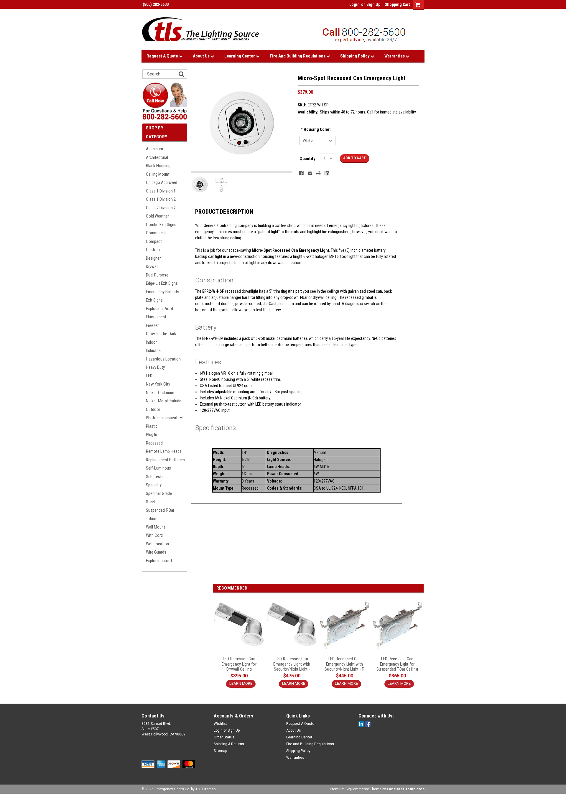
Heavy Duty (155, 367)
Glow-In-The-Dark (161, 333)
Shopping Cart (397, 4)
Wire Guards (156, 552)
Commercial (156, 233)
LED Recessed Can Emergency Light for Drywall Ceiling (239, 663)
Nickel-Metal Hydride (163, 401)
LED (149, 375)
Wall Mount (155, 527)
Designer (153, 258)
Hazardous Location (163, 359)
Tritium (151, 518)
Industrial (154, 350)
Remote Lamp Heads (164, 451)
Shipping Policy (355, 56)
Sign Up (373, 4)
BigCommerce (357, 789)
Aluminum (154, 149)
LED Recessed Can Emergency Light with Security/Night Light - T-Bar (344, 663)
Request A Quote (163, 56)
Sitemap (220, 751)
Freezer (152, 325)
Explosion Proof (159, 308)
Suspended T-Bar (160, 510)
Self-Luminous (158, 468)
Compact (154, 241)
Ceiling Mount (158, 174)
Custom (153, 249)
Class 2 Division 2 (161, 207)
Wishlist (220, 724)
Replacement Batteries (165, 459)
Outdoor (153, 409)
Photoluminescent (161, 417)
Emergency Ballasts (162, 291)
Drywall (152, 266)
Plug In (151, 434)
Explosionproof (159, 560)
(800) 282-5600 (155, 4)
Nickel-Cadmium (160, 392)
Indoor (151, 342)
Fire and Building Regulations (298, 56)
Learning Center (240, 56)
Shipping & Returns (229, 744)
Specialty (154, 485)
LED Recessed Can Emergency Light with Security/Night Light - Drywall (291, 663)
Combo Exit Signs (161, 224)
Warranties (395, 56)
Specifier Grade (159, 493)
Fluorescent (156, 317)
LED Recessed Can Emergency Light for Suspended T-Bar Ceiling (397, 663)
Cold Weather (157, 216)
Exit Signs (154, 300)
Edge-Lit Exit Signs (162, 283)
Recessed (154, 443)
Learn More (240, 683)
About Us (201, 56)
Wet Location (157, 544)
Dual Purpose (157, 275)
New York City (158, 384)
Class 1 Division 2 (161, 199)
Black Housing (158, 165)
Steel (150, 501)
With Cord (154, 535)
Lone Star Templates (405, 789)
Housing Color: (316, 129)
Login (354, 4)
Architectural (157, 157)
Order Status (224, 737)
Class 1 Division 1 (161, 191)
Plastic (152, 426)
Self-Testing (156, 476)
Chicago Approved (161, 182)
